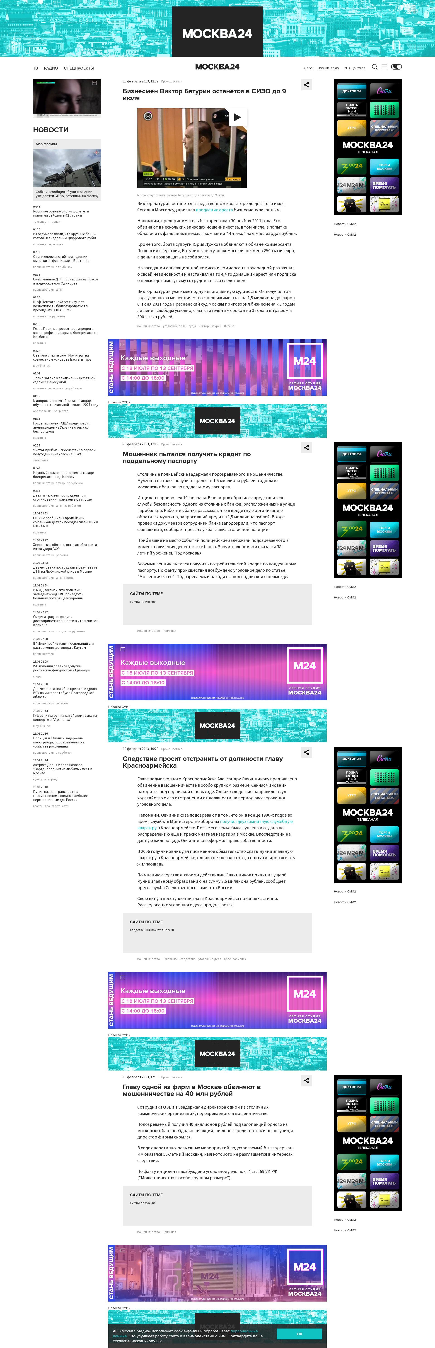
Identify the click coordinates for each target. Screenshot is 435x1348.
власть (38, 806)
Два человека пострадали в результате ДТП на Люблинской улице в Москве (65, 569)
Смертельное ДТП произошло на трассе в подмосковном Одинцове (65, 281)
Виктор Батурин (210, 326)
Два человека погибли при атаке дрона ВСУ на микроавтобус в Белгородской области (65, 692)
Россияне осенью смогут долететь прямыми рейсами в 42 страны (61, 213)
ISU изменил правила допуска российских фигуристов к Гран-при (61, 668)
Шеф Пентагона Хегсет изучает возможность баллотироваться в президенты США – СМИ (60, 306)
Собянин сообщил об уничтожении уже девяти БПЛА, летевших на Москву (67, 193)
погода (61, 631)
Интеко (229, 326)
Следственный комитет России (152, 930)
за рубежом (64, 267)
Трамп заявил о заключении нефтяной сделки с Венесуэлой (64, 380)
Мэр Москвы (46, 144)
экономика (55, 244)
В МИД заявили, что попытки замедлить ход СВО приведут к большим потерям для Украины (58, 594)
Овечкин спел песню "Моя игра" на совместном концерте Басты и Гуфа (62, 357)
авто (65, 806)
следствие (188, 959)
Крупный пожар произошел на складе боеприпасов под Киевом (63, 474)
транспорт (40, 221)
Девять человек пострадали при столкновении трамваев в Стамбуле (62, 497)
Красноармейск (235, 959)
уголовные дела (174, 326)
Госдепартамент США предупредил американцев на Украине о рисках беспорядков (61, 427)
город (68, 577)
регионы (62, 555)
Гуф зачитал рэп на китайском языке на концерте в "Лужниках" (65, 717)
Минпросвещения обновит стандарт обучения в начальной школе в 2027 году (65, 402)
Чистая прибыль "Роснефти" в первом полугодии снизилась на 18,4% (64, 452)
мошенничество (148, 326)
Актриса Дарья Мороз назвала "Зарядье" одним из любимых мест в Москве (62, 769)
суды (192, 326)
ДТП (59, 289)
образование (42, 411)
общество (61, 411)
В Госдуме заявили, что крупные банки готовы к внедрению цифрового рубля (64, 236)
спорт (37, 676)
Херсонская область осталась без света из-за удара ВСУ (65, 546)
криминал (169, 630)
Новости (50, 130)
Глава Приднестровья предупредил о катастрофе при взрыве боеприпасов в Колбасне (65, 332)
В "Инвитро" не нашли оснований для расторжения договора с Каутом (63, 645)
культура (39, 779)
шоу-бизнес (41, 365)
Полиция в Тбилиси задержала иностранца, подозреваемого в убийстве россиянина (59, 742)
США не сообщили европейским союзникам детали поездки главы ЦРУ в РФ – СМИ (65, 522)
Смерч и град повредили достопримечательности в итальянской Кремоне (65, 620)
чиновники (170, 959)
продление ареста (214, 210)
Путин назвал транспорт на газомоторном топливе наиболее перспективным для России (60, 795)
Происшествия (171, 81)
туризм (55, 221)
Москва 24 (217, 66)
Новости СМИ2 (119, 402)
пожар (60, 483)
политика (39, 244)
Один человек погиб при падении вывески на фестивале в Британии (61, 258)
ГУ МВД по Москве (143, 602)
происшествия (43, 267)
